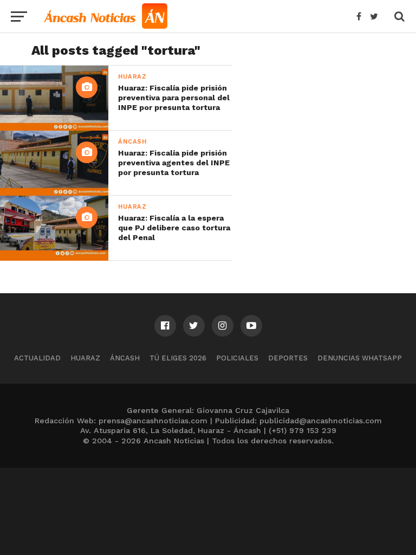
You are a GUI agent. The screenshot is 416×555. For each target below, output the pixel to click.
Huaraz (85, 358)
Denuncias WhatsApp (359, 358)
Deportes (288, 358)
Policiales (237, 358)
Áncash (125, 358)
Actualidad (37, 358)
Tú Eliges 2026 (178, 358)
